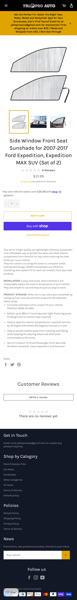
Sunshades (10, 474)
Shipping (26, 181)
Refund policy (11, 495)
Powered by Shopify (32, 589)
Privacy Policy (11, 523)
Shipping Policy (12, 518)
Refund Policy (11, 513)
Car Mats (9, 469)
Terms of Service (13, 490)
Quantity (9, 195)
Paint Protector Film (15, 464)
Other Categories (13, 479)
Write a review (38, 397)
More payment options (38, 234)
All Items (8, 484)
